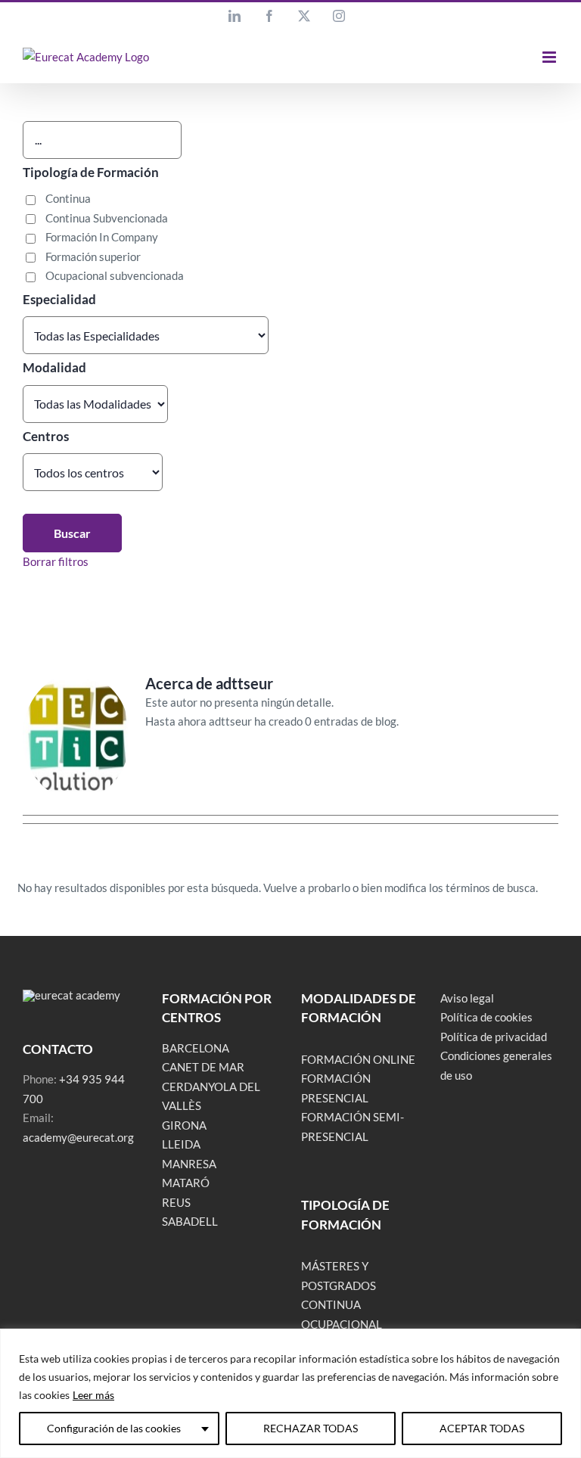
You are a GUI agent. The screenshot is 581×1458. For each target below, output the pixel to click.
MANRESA (189, 1163)
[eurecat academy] (71, 995)
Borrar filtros (56, 561)
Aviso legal (467, 998)
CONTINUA (331, 1304)
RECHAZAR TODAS (310, 1428)
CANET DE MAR (203, 1067)
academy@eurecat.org (78, 1137)
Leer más (93, 1394)
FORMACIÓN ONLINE (358, 1059)
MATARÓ (186, 1182)
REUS (176, 1202)
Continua (68, 198)
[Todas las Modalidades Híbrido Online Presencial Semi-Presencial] (95, 404)
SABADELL (190, 1221)
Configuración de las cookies (114, 1428)
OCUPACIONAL (341, 1324)
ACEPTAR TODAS (482, 1428)
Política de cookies (486, 1017)
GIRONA (184, 1125)
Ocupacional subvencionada (114, 275)
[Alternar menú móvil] (550, 57)
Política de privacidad (493, 1036)
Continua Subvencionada (106, 218)
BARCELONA (195, 1048)
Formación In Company (101, 237)
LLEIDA (181, 1144)
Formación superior (93, 256)
